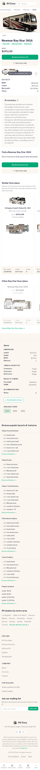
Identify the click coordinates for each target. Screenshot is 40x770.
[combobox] (26, 3)
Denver (4, 622)
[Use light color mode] (20, 732)
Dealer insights (7, 691)
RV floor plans (7, 640)
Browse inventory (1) (20, 57)
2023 (7, 411)
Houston (31, 615)
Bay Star (26, 10)
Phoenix (12, 618)
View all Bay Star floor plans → (13, 328)
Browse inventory (8, 644)
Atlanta (4, 618)
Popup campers (8, 586)
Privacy (23, 756)
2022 (15, 411)
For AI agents (14, 756)
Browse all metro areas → (19, 625)
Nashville (27, 622)
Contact (5, 676)
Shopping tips (7, 656)
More (36, 767)
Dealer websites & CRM (11, 687)
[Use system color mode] (16, 732)
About (4, 668)
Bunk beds (27, 44)
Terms (30, 756)
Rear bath (6, 44)
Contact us (23, 748)
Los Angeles (6, 615)
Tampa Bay (21, 618)
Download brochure (14, 400)
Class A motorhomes (10, 431)
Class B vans (7, 460)
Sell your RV (6, 648)
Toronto (5, 625)
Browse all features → (9, 454)
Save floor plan (21, 63)
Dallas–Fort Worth (20, 615)
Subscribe (33, 708)
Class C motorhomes (10, 486)
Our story (5, 672)
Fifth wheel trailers (9, 518)
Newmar (17, 10)
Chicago (12, 622)
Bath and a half (17, 44)
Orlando (29, 618)
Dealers (5, 652)
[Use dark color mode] (23, 732)
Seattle (20, 622)
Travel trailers (7, 557)
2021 (23, 411)
